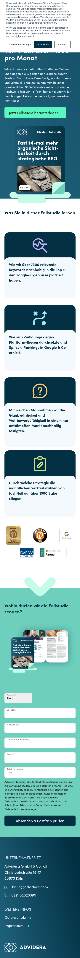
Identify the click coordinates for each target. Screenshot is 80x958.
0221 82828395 (23, 894)
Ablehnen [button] (62, 44)
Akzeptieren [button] (43, 44)
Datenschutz (15, 917)
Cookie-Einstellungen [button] (20, 44)
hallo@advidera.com (30, 886)
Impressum (14, 925)
